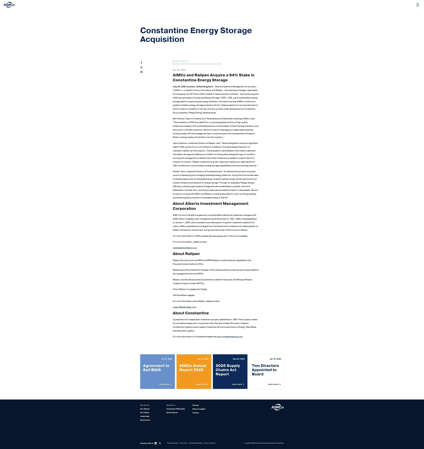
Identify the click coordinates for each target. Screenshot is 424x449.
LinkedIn (243, 236)
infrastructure (212, 64)
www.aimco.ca (219, 236)
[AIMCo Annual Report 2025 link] (194, 371)
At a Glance (145, 409)
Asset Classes (172, 412)
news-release (181, 61)
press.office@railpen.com (184, 307)
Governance (145, 420)
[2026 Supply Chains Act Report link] (230, 371)
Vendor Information (209, 443)
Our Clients (144, 412)
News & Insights (198, 409)
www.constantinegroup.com (230, 336)
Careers (195, 405)
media (176, 64)
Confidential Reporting (196, 443)
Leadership (144, 416)
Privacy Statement (172, 443)
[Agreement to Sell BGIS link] (157, 371)
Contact (195, 413)
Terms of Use (183, 443)
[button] (417, 5)
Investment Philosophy (175, 409)
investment (186, 64)
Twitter (204, 289)
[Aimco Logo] (9, 4)
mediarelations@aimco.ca (185, 247)
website (190, 295)
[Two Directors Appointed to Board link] (266, 371)
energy (198, 64)
